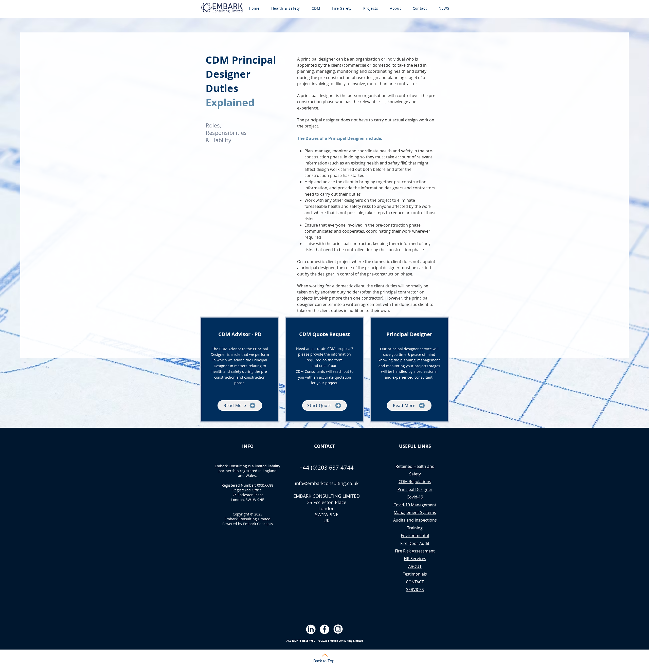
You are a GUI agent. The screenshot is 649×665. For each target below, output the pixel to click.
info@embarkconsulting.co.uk (326, 483)
